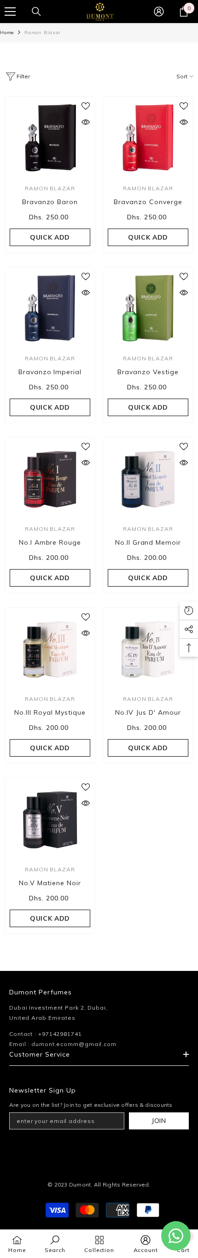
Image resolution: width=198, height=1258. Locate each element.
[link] (55, 1243)
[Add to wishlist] (86, 106)
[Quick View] (86, 122)
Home (7, 32)
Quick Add (50, 237)
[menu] (10, 11)
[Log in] (159, 12)
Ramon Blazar (42, 32)
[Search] (36, 11)
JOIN (159, 1121)
